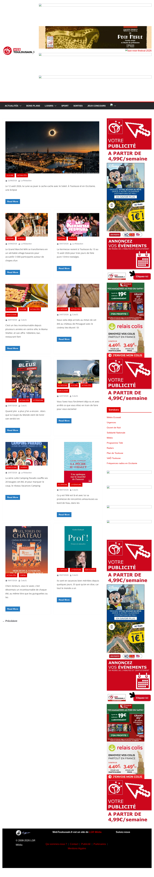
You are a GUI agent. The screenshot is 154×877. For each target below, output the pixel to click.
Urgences (111, 422)
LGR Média (95, 832)
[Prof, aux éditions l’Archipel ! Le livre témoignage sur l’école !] (78, 547)
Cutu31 (24, 320)
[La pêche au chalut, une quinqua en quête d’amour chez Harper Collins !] (78, 462)
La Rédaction (26, 181)
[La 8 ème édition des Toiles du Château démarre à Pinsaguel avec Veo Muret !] (26, 549)
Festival (10, 238)
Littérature (38, 400)
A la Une (10, 175)
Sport (65, 106)
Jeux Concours (96, 106)
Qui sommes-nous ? (56, 844)
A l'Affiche (11, 309)
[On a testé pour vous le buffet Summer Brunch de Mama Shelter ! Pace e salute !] (26, 295)
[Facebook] (122, 843)
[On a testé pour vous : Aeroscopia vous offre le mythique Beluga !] (78, 371)
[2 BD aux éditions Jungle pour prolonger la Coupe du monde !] (26, 379)
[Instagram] (131, 843)
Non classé (12, 314)
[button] (20, 106)
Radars (110, 448)
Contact (74, 844)
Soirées (23, 467)
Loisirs (49, 106)
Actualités (11, 106)
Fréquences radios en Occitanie (122, 463)
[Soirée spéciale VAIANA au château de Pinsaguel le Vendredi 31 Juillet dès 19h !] (78, 295)
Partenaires (100, 844)
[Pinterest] (127, 861)
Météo (110, 438)
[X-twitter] (131, 852)
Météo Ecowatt (114, 417)
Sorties (78, 106)
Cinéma (23, 575)
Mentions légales (77, 848)
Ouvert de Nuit (114, 427)
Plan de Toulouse (115, 453)
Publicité (86, 844)
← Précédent (9, 621)
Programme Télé (115, 443)
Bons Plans (33, 106)
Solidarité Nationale (116, 432)
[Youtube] (122, 852)
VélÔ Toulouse (114, 458)
